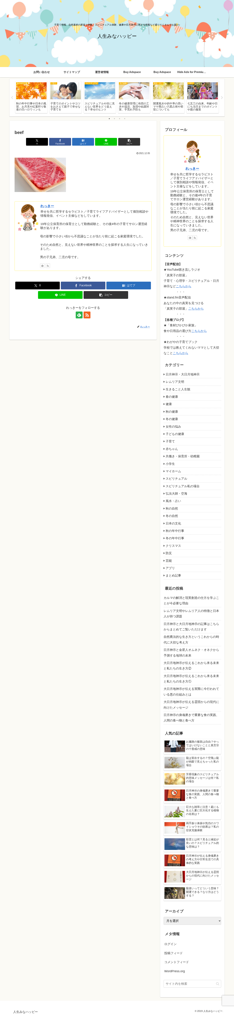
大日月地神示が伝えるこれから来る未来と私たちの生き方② (191, 665)
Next (222, 97)
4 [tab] (124, 118)
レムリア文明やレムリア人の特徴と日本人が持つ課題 (191, 613)
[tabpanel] (31, 97)
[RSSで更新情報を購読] (48, 265)
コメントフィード (176, 962)
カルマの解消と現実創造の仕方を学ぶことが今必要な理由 (191, 600)
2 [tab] (114, 118)
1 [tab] (109, 118)
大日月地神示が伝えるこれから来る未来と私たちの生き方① (191, 678)
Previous (12, 97)
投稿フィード (173, 953)
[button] (129, 142)
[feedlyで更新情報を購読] (42, 265)
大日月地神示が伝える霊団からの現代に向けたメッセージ (191, 704)
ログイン (170, 944)
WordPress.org (174, 971)
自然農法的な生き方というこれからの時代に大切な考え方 (191, 639)
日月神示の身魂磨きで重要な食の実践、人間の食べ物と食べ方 (191, 717)
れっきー (47, 206)
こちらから (183, 286)
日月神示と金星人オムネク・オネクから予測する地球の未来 (191, 652)
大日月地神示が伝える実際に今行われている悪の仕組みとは (191, 691)
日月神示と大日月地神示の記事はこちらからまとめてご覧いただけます (191, 626)
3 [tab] (119, 118)
